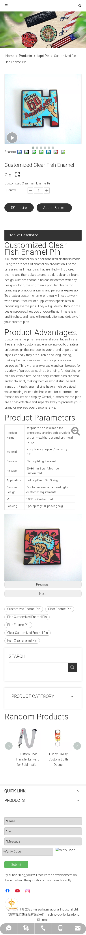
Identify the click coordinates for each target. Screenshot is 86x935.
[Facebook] (7, 891)
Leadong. (73, 914)
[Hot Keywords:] (72, 667)
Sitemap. (43, 920)
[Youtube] (17, 891)
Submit (16, 864)
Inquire (22, 208)
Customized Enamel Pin (23, 609)
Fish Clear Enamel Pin (22, 640)
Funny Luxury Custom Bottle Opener (39, 759)
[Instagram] (27, 891)
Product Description (23, 235)
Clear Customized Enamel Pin (27, 633)
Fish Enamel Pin (18, 625)
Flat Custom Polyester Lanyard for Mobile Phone (70, 733)
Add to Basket (54, 208)
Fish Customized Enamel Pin (27, 617)
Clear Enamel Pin (59, 609)
